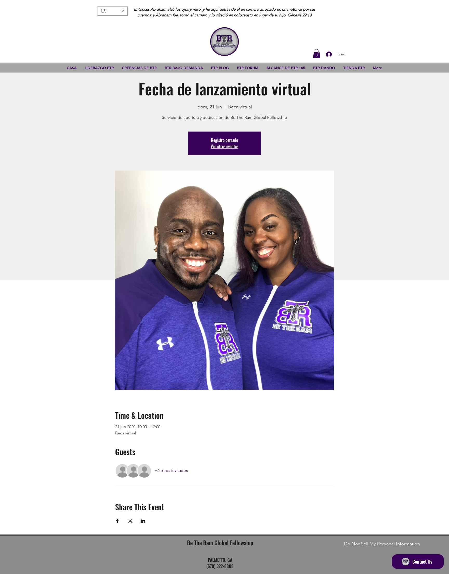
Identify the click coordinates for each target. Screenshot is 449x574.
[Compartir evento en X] (130, 521)
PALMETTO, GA (220, 560)
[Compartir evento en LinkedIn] (143, 521)
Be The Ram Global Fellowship (220, 542)
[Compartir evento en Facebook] (117, 521)
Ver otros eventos (224, 146)
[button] (316, 53)
